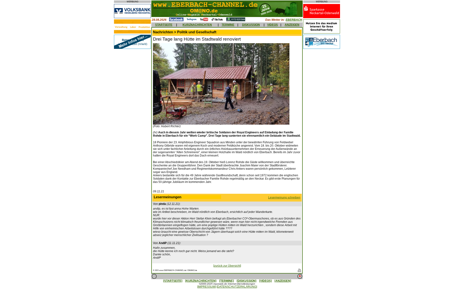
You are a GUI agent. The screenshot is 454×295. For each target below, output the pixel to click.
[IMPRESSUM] (206, 286)
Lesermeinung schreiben (284, 197)
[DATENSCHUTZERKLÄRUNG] (237, 286)
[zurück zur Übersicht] (227, 265)
